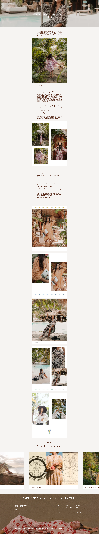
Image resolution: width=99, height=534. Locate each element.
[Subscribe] (26, 509)
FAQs (77, 507)
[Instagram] (16, 513)
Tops (59, 509)
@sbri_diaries (40, 32)
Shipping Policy (78, 512)
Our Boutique (78, 510)
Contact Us (77, 509)
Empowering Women (69, 509)
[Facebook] (19, 513)
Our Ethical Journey (69, 507)
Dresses (59, 507)
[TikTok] (25, 513)
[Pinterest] (22, 513)
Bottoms (59, 510)
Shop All (59, 512)
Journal (67, 510)
